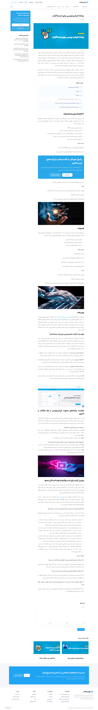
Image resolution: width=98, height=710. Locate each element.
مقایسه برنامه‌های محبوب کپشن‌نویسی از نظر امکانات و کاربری (67, 103)
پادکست (58, 6)
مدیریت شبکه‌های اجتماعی (64, 317)
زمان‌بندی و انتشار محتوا (64, 694)
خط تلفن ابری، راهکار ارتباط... (47, 658)
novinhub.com (8, 708)
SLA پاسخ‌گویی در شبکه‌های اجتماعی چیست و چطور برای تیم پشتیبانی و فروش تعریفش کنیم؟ (21, 55)
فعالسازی (67, 175)
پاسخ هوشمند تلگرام (65, 696)
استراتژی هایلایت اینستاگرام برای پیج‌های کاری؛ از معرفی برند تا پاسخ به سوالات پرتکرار (21, 40)
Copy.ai (77, 91)
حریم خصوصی (49, 699)
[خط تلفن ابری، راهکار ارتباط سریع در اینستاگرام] (47, 647)
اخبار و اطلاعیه (84, 6)
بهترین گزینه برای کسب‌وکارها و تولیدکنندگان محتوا (69, 107)
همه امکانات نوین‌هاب (65, 701)
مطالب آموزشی (75, 6)
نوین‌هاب (77, 95)
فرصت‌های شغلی (15, 699)
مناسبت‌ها (67, 6)
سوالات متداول (49, 701)
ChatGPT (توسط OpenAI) (74, 87)
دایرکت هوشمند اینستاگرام (64, 699)
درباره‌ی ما (50, 696)
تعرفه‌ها (50, 694)
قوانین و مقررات (16, 696)
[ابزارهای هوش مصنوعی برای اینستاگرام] (75, 647)
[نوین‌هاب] (82, 692)
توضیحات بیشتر (55, 175)
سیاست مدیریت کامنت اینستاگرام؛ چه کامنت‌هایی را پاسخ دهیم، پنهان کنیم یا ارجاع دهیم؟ (20, 50)
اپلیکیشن (31, 2)
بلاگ (26, 2)
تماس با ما (21, 2)
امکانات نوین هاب (38, 2)
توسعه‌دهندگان (33, 701)
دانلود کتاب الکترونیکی (51, 6)
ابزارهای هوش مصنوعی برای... (75, 658)
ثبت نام (26, 675)
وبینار (63, 6)
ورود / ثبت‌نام (13, 2)
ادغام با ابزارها (33, 696)
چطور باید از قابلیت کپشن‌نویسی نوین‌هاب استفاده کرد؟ (68, 99)
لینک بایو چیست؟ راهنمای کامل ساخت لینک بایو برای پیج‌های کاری (20, 60)
